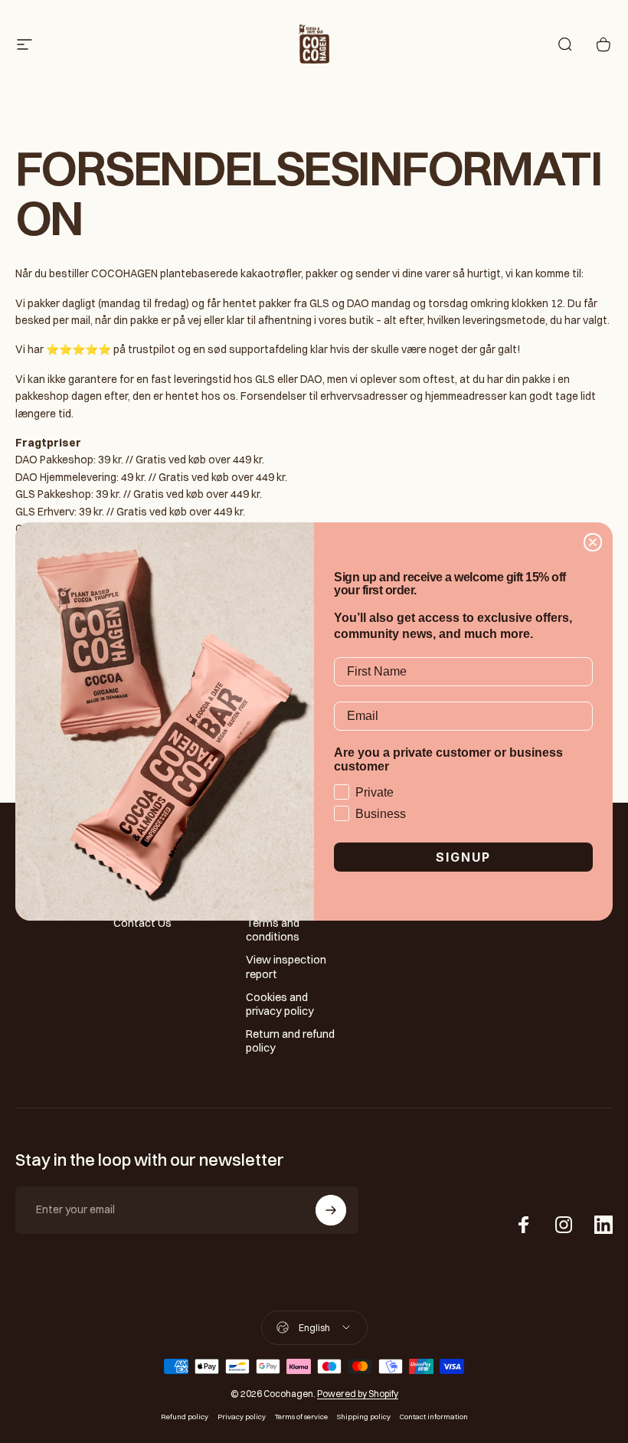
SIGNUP (463, 857)
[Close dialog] (592, 542)
